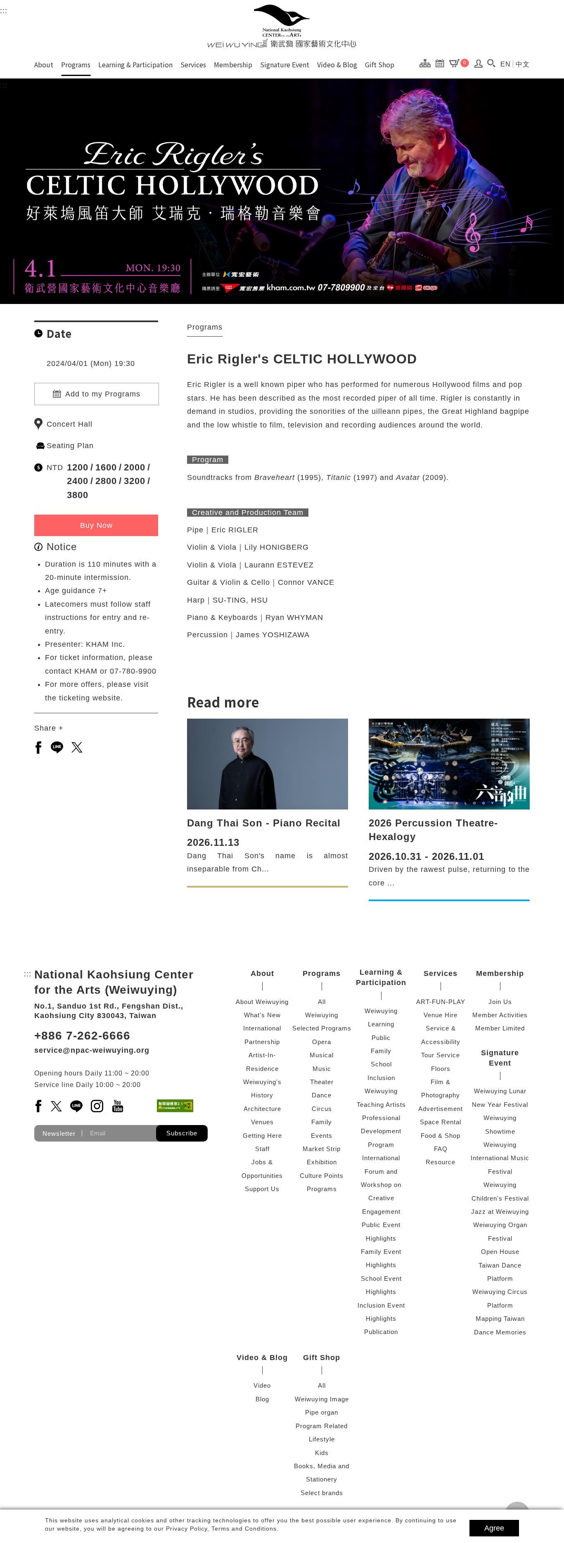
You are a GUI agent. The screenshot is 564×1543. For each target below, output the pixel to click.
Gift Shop (379, 64)
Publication (381, 1331)
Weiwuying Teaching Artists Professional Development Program (381, 1117)
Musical (322, 1055)
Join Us (500, 1001)
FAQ (441, 1148)
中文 (523, 64)
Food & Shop (440, 1135)
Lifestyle (322, 1439)
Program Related (322, 1425)
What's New (262, 1014)
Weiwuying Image (322, 1399)
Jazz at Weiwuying (500, 1211)
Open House (500, 1251)
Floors (440, 1068)
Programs (75, 64)
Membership (233, 64)
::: (3, 11)
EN (505, 64)
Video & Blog (337, 64)
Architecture (262, 1108)
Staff (262, 1148)
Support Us (262, 1188)
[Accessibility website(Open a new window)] (175, 1105)
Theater (322, 1081)
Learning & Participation (135, 64)
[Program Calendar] (442, 62)
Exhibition (322, 1162)
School (381, 1064)
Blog (262, 1399)
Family (321, 1121)
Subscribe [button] (181, 1133)
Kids (322, 1452)
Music (322, 1068)
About (43, 64)
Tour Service (440, 1055)
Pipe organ (321, 1412)
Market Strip (322, 1148)
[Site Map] (427, 62)
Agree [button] (494, 1528)
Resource (440, 1162)
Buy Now (96, 525)
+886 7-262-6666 (82, 1035)
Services (193, 64)
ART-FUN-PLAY (440, 1001)
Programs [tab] (205, 327)
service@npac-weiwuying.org (91, 1050)
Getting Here (262, 1135)
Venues (262, 1121)
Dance (322, 1095)
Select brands (322, 1492)
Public (381, 1037)
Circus (322, 1108)
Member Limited (500, 1028)
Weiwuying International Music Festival (500, 1158)
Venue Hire (440, 1014)
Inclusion (381, 1077)
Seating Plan (70, 446)
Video (262, 1385)
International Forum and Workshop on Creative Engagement (381, 1184)
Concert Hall (69, 424)
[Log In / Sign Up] (479, 65)
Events (321, 1135)
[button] (491, 63)
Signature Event (284, 64)
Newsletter (59, 1133)
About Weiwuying (262, 1001)
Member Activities (500, 1014)
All (322, 1001)
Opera (321, 1041)
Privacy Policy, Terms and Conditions (221, 1528)
